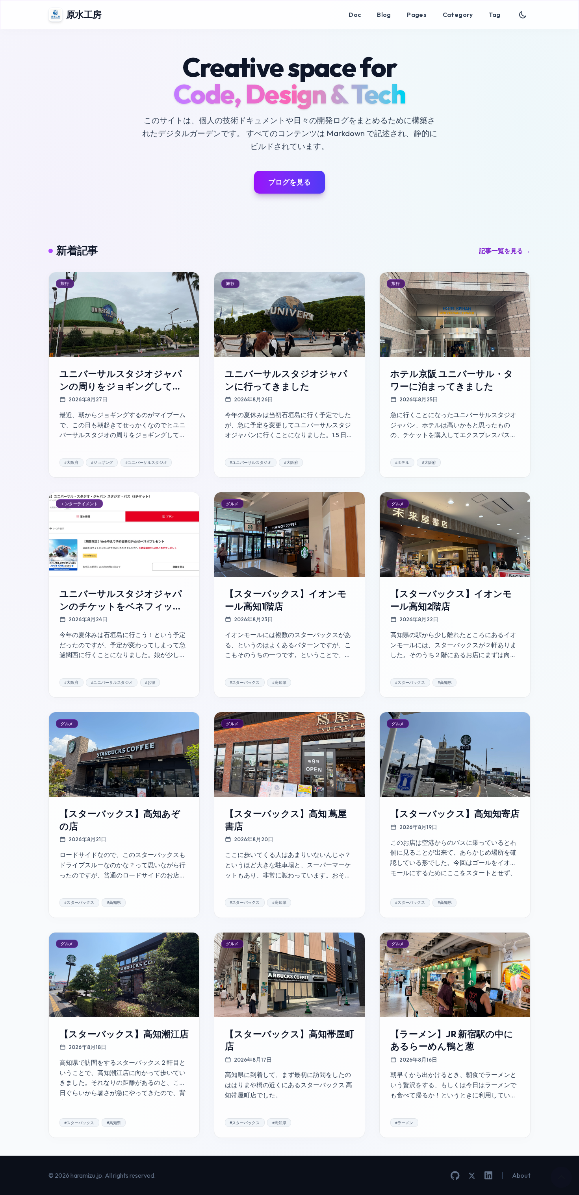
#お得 (150, 682)
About (521, 1175)
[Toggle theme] (523, 15)
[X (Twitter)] (471, 1175)
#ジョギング (102, 462)
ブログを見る (289, 182)
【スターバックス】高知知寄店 (455, 813)
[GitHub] (455, 1175)
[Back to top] (561, 1177)
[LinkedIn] (488, 1175)
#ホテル (402, 462)
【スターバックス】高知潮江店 (124, 1034)
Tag (494, 14)
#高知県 (279, 682)
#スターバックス (245, 682)
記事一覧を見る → (505, 251)
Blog (384, 14)
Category (458, 14)
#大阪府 (71, 462)
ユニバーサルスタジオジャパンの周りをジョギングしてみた (120, 386)
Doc (355, 14)
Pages (417, 14)
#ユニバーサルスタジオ (146, 462)
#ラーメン (404, 1122)
